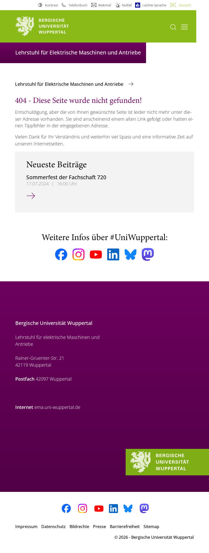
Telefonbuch (78, 5)
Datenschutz (53, 526)
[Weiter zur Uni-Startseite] (51, 26)
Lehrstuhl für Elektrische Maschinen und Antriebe (70, 84)
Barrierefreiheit (125, 526)
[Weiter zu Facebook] (61, 254)
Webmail (104, 5)
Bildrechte (79, 526)
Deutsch (185, 5)
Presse (99, 526)
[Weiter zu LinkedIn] (113, 254)
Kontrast (51, 5)
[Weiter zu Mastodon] (148, 254)
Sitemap (151, 526)
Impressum (26, 526)
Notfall (127, 5)
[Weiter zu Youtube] (96, 254)
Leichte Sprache (154, 5)
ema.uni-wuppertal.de (57, 407)
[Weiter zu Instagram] (78, 254)
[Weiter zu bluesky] (130, 254)
